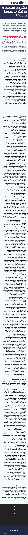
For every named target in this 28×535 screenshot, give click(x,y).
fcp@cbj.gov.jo (10, 374)
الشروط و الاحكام (14, 530)
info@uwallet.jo (14, 516)
